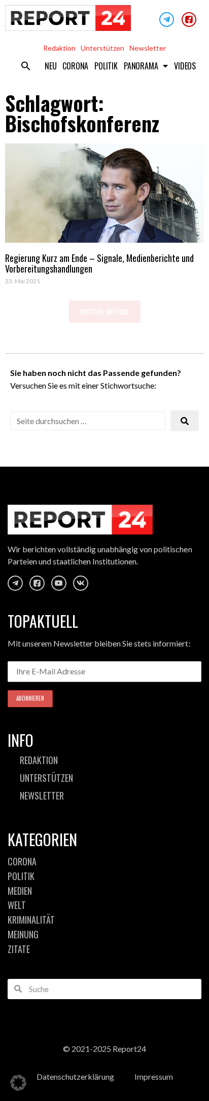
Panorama (141, 66)
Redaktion (59, 48)
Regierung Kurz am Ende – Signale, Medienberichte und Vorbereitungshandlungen (99, 263)
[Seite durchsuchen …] (87, 420)
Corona (75, 66)
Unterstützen (102, 48)
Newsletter (147, 48)
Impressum (153, 1076)
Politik (106, 66)
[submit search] (184, 420)
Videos (185, 66)
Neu (50, 66)
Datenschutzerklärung (75, 1076)
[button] (26, 66)
